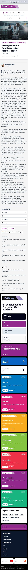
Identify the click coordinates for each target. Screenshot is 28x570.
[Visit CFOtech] (9, 377)
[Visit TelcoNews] (9, 492)
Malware (5, 42)
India (16, 514)
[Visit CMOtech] (9, 397)
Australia (5, 514)
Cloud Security (13, 12)
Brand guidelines (6, 533)
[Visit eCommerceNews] (9, 435)
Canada (11, 514)
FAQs (4, 545)
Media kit (11, 390)
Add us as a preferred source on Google (13, 232)
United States (6, 520)
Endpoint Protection (7, 15)
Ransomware (22, 15)
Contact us (5, 536)
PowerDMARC (20, 568)
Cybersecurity (21, 12)
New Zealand (6, 517)
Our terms (5, 554)
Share (5, 228)
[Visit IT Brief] (9, 454)
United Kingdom (15, 517)
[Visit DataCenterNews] (9, 416)
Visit (4, 390)
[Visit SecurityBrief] (9, 473)
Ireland (21, 514)
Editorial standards (7, 542)
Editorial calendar (7, 539)
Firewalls (16, 15)
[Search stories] (24, 527)
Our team (5, 551)
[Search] (20, 18)
